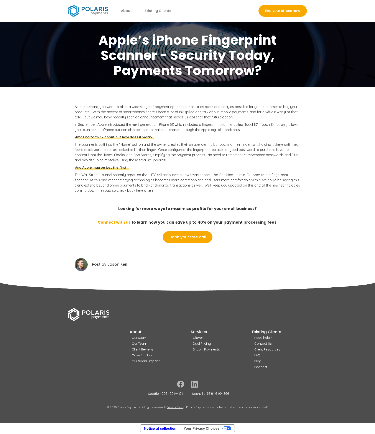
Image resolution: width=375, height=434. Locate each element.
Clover (198, 338)
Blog (257, 361)
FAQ (257, 355)
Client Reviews (142, 349)
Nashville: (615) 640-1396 (210, 393)
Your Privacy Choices (202, 428)
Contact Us (263, 343)
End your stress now (282, 10)
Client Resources (267, 349)
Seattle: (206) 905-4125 (165, 393)
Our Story (139, 338)
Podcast (260, 367)
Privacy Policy (175, 407)
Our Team (139, 343)
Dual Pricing (202, 343)
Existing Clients (266, 331)
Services (199, 331)
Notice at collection (160, 428)
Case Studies (142, 355)
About (136, 331)
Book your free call (187, 237)
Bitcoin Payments (206, 349)
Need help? (263, 338)
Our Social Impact (146, 361)
